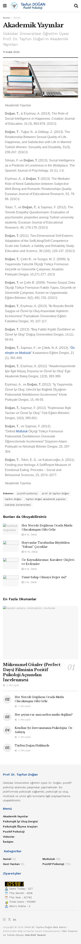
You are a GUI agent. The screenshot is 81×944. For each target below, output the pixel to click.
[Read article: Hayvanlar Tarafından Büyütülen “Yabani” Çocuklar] (11, 546)
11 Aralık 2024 (11, 52)
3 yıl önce (30, 582)
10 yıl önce (31, 551)
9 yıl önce (30, 569)
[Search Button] (76, 6)
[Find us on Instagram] (4, 919)
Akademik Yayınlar (15, 816)
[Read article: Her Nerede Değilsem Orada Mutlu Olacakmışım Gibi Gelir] (11, 529)
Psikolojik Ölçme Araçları (20, 826)
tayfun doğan (13, 499)
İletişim (8, 841)
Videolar (9, 836)
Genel (16, 17)
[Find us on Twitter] (9, 919)
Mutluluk (22, 431)
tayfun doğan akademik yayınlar (46, 499)
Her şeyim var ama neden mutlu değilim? (43, 714)
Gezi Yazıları (11, 864)
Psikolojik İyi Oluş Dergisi (20, 821)
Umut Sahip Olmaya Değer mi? (44, 577)
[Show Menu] (5, 6)
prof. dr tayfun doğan (55, 493)
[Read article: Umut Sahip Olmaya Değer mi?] (11, 580)
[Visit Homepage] (40, 6)
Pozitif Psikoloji (14, 831)
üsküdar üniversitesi (18, 504)
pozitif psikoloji (27, 493)
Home (6, 17)
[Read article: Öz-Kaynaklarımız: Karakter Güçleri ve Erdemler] (11, 563)
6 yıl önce (30, 534)
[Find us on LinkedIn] (14, 919)
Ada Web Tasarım (35, 935)
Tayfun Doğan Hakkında (32, 745)
